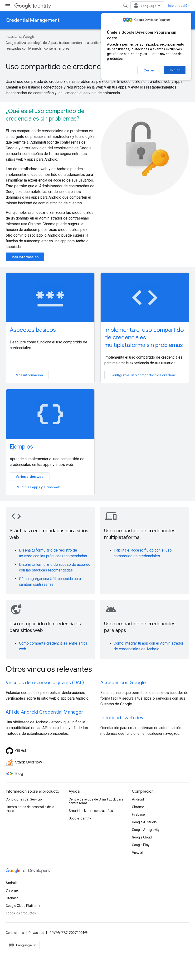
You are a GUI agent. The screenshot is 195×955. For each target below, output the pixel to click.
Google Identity (80, 818)
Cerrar (148, 70)
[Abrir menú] (7, 5)
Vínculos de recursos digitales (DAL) (45, 683)
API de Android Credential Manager (44, 712)
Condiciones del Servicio (24, 799)
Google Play (141, 845)
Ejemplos (21, 446)
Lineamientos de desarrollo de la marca (30, 809)
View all (137, 852)
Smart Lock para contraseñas (91, 811)
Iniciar (175, 70)
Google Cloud (142, 837)
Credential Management (32, 20)
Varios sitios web (30, 476)
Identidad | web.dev (121, 718)
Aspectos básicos (33, 329)
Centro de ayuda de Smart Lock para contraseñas (96, 801)
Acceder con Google (123, 683)
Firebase (138, 814)
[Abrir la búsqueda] (125, 6)
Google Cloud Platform (23, 906)
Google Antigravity (146, 830)
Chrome (138, 807)
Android (138, 799)
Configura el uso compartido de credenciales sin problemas (147, 375)
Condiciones (15, 933)
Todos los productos (21, 913)
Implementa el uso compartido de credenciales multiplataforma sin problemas (144, 337)
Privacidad (36, 933)
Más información (25, 257)
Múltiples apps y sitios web (38, 487)
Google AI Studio (144, 822)
